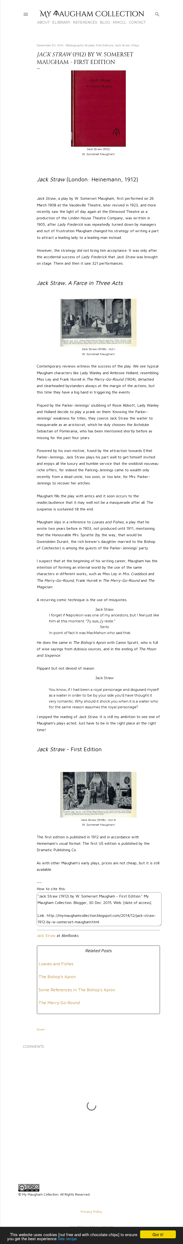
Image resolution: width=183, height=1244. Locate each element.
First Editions (104, 45)
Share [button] (41, 1029)
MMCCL (119, 22)
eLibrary (61, 22)
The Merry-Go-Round (59, 1002)
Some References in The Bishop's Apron (77, 989)
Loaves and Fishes (56, 963)
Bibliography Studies (80, 45)
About (43, 22)
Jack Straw (122, 45)
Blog (105, 22)
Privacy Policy (91, 1211)
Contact (137, 22)
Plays (135, 45)
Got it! (157, 1234)
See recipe (67, 1238)
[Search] (157, 13)
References (85, 22)
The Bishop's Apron (57, 976)
